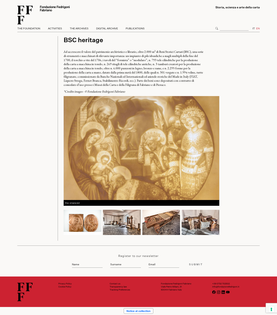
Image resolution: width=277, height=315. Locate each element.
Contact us (115, 283)
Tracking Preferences (120, 289)
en (258, 28)
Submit (196, 264)
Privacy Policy (65, 283)
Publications (135, 28)
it (253, 28)
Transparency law (118, 286)
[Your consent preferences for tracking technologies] (271, 309)
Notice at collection (138, 311)
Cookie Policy (64, 286)
